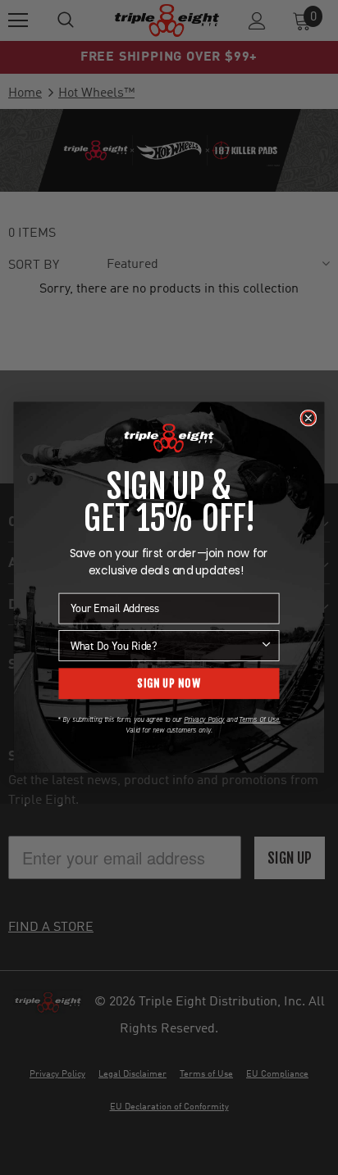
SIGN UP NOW (168, 684)
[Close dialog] (308, 418)
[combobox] (165, 645)
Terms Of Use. (259, 719)
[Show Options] (266, 645)
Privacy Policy (204, 719)
